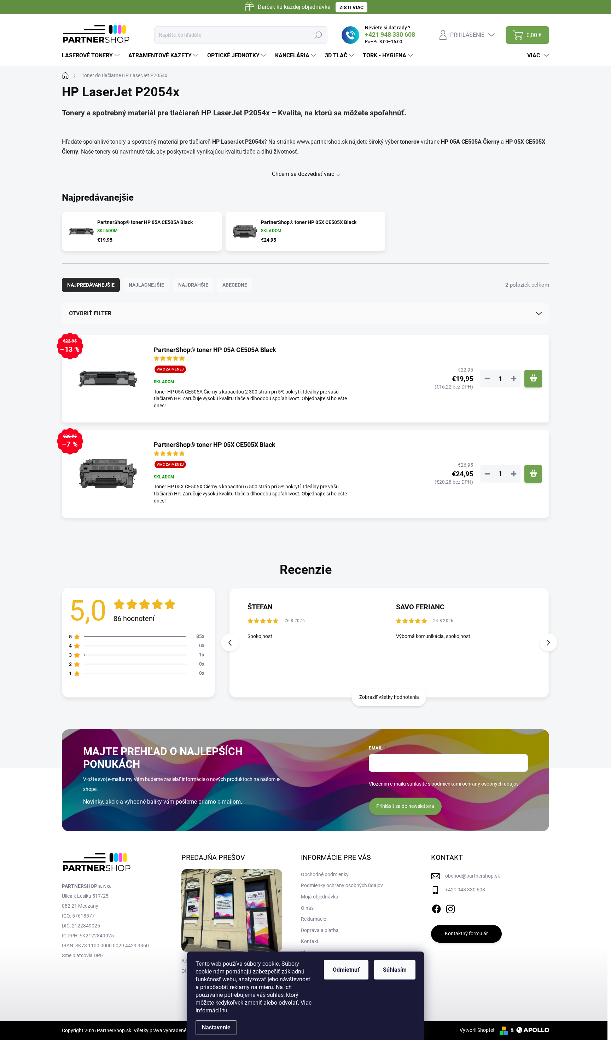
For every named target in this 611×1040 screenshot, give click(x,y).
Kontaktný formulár (466, 933)
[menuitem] (91, 55)
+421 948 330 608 (465, 889)
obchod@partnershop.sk (472, 876)
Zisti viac (351, 7)
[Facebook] (436, 907)
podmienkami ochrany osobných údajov (475, 784)
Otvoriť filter (90, 313)
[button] (548, 642)
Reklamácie (313, 919)
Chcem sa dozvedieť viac (303, 174)
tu (224, 1010)
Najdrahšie (193, 285)
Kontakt (310, 941)
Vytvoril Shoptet (477, 1030)
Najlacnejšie (146, 285)
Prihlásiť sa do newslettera (405, 806)
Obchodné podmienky (325, 874)
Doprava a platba (320, 930)
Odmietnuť (346, 969)
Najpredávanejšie (91, 285)
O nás (307, 908)
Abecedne (234, 285)
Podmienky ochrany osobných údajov (342, 885)
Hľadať (318, 35)
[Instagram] (450, 907)
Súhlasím (395, 969)
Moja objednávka (319, 897)
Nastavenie (216, 1027)
